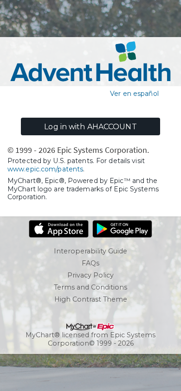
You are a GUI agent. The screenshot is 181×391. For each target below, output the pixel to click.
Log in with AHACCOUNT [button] (90, 126)
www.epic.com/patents (45, 169)
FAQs (90, 263)
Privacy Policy (90, 275)
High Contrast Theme (90, 299)
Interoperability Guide (90, 251)
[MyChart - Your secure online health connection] (90, 61)
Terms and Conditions (90, 287)
